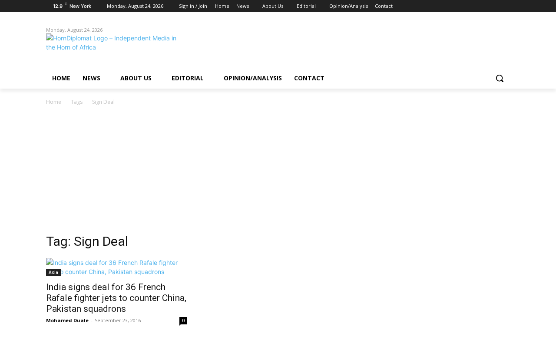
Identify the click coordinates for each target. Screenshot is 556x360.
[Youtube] (505, 6)
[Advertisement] (278, 172)
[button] (499, 78)
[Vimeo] (493, 6)
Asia (53, 272)
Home (53, 102)
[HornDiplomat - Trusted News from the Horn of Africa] (115, 48)
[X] (481, 6)
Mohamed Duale (67, 320)
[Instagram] (469, 6)
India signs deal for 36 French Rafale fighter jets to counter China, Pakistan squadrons (116, 298)
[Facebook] (457, 6)
